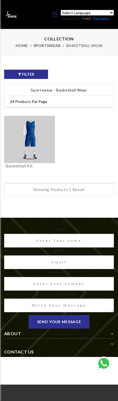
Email (59, 250)
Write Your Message (59, 293)
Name (59, 228)
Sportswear (46, 45)
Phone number (59, 272)
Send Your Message (59, 321)
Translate (100, 18)
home (22, 45)
